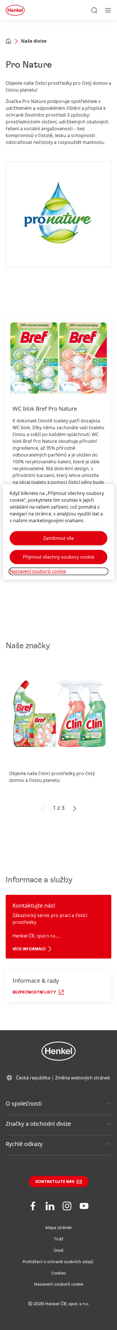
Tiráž (58, 1239)
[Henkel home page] (8, 41)
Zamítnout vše (58, 538)
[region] (58, 532)
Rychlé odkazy (24, 1144)
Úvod (58, 1250)
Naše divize (34, 41)
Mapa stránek (58, 1227)
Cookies (58, 1273)
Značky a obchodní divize (38, 1123)
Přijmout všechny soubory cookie (58, 557)
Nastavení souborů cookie (58, 1284)
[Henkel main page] (15, 10)
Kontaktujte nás (54, 1182)
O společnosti (24, 1103)
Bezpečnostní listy (34, 992)
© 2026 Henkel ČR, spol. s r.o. (58, 1304)
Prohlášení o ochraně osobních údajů (58, 1261)
